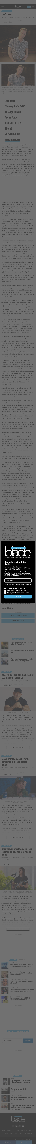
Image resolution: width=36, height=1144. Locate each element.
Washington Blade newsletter (16, 588)
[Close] (32, 543)
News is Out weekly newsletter (16, 590)
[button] (18, 589)
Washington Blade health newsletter (18, 593)
